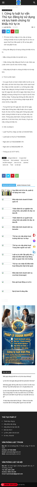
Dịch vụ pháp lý (15, 160)
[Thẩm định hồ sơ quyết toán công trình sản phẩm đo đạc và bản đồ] (6, 220)
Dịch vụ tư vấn (24, 160)
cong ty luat (6, 160)
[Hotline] (34, 235)
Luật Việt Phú (7, 27)
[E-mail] (34, 246)
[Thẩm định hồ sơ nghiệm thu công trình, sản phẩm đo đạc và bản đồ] (6, 211)
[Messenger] (34, 241)
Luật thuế (25, 162)
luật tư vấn (5, 165)
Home (3, 7)
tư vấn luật (17, 165)
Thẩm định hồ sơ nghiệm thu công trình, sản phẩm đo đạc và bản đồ (23, 211)
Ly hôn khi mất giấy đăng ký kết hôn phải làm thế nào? (19, 381)
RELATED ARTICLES (9, 185)
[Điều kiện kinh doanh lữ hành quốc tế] (6, 202)
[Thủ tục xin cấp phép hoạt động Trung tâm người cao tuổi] (6, 246)
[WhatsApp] (17, 31)
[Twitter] (8, 31)
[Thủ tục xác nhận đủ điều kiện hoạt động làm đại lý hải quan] (6, 266)
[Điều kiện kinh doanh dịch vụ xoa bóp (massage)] (6, 276)
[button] (34, 2)
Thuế (11, 165)
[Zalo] (34, 252)
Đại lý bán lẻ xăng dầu (20, 291)
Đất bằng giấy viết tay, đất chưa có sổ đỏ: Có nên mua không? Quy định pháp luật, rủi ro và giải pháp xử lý (19, 386)
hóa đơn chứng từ (7, 162)
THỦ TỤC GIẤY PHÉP (12, 7)
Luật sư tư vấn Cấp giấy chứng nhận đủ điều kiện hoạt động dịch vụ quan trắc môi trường (23, 257)
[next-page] (6, 300)
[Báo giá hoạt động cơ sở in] (6, 284)
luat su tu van (17, 162)
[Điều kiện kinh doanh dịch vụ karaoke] (6, 229)
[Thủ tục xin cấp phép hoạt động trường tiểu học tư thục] (6, 238)
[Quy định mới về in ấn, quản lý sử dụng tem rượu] (6, 192)
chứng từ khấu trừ (12, 158)
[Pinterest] (12, 31)
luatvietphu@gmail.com (13, 452)
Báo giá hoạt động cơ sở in (21, 282)
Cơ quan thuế (22, 158)
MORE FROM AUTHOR (23, 185)
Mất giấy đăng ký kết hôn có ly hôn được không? (17, 376)
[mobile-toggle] (3, 2)
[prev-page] (3, 300)
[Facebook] (4, 31)
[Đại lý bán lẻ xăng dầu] (6, 293)
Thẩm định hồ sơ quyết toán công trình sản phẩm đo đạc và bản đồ (23, 220)
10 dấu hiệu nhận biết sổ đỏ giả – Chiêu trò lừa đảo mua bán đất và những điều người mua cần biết (18, 401)
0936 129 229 (10, 484)
